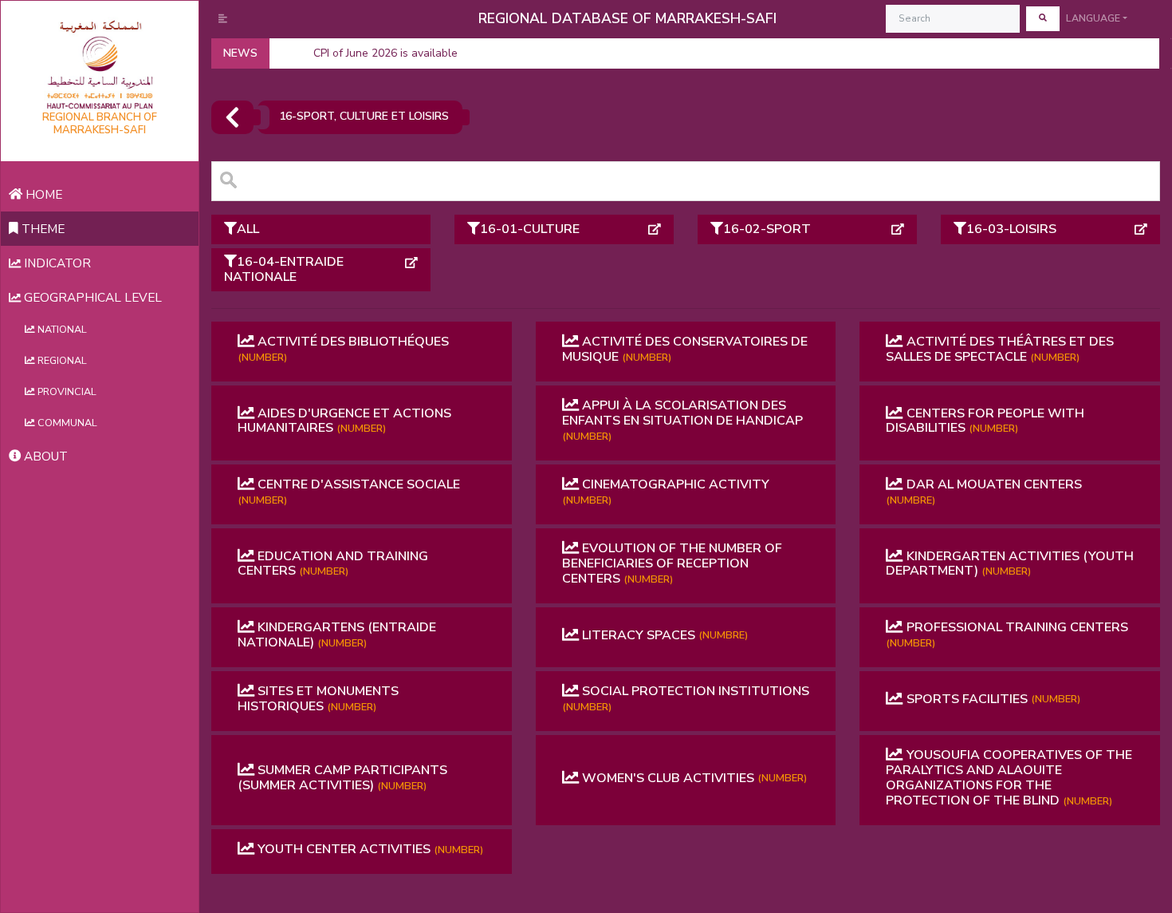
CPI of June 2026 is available (385, 53)
